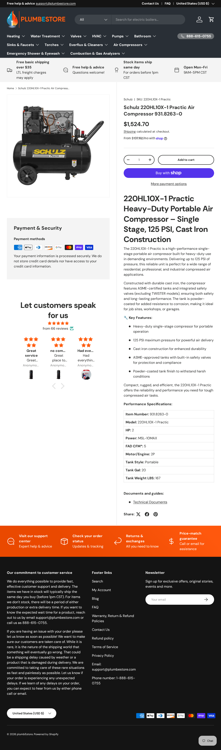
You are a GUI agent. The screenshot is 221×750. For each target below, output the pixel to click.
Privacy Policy (103, 655)
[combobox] (130, 19)
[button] (211, 19)
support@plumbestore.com (56, 3)
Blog (95, 598)
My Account (101, 590)
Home (10, 88)
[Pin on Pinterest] (155, 514)
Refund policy (103, 638)
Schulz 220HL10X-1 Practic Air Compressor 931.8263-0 (44, 88)
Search (97, 581)
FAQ (167, 3)
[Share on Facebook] (147, 514)
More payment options (169, 184)
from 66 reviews (55, 328)
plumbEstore (25, 734)
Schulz (128, 99)
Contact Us (150, 3)
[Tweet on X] (138, 514)
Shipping (130, 131)
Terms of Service (105, 647)
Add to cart (186, 160)
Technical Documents (150, 502)
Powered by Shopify (46, 734)
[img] (58, 323)
